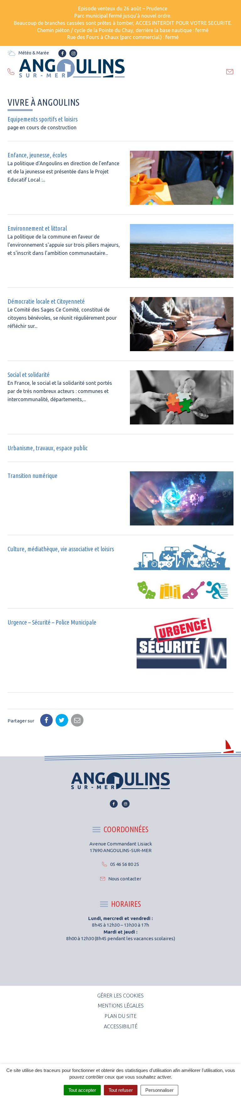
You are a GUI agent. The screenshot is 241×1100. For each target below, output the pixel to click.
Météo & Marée (34, 52)
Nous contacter (124, 878)
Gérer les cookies (120, 995)
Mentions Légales (121, 1005)
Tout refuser (121, 1090)
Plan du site (120, 1016)
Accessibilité (120, 1026)
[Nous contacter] (229, 72)
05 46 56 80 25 (124, 864)
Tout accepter (82, 1090)
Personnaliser (159, 1090)
